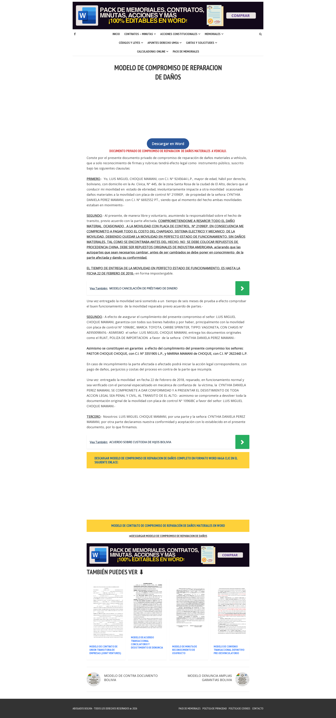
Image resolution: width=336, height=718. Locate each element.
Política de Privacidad (214, 708)
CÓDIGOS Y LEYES (129, 43)
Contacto (257, 708)
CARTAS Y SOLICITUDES (200, 43)
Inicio (116, 34)
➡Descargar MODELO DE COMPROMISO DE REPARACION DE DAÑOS (168, 536)
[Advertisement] (168, 107)
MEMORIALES (212, 34)
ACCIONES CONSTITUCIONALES (178, 34)
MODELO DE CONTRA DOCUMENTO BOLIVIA (131, 678)
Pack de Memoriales (186, 51)
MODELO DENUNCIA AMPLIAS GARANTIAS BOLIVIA (210, 678)
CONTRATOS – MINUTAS (138, 34)
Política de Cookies (239, 708)
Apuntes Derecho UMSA (163, 43)
